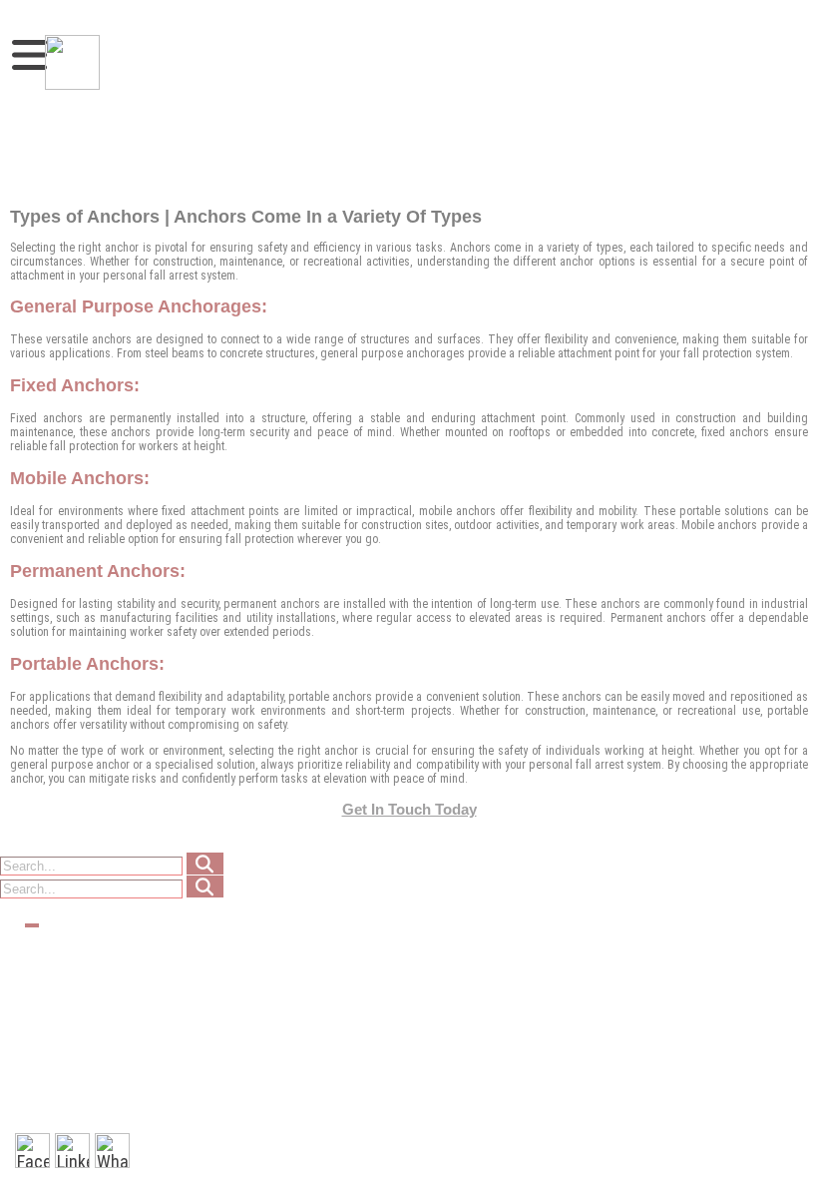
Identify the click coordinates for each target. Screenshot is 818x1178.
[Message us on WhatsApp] (112, 1150)
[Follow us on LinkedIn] (72, 1150)
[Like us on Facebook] (32, 1150)
